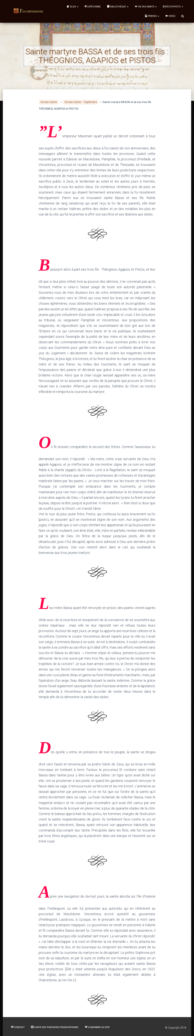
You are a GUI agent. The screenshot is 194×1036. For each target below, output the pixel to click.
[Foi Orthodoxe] (28, 11)
